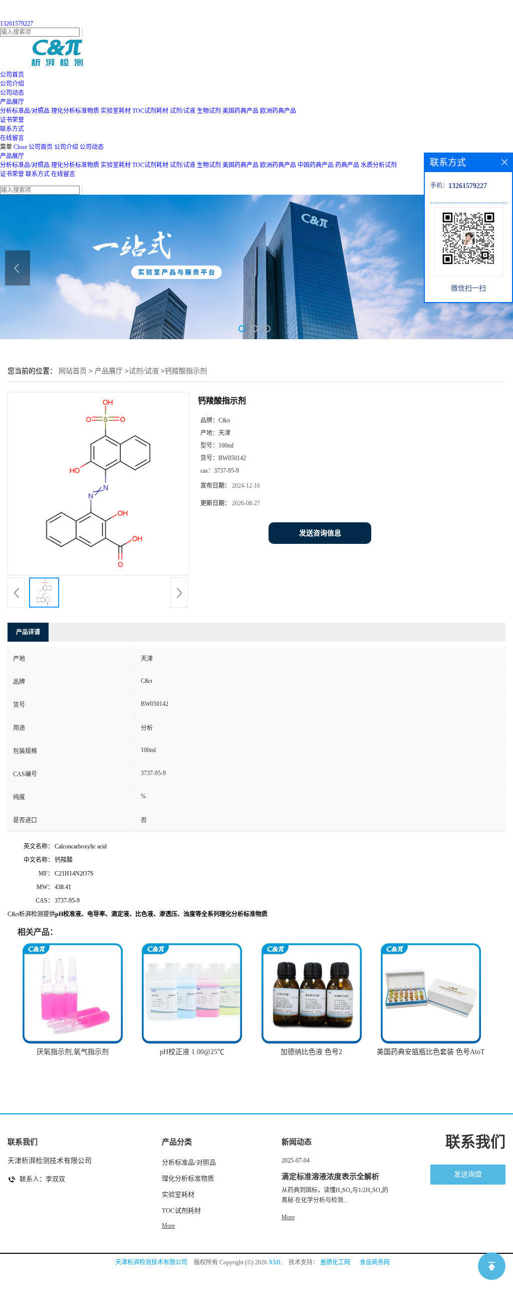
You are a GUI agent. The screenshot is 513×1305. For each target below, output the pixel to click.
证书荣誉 (12, 174)
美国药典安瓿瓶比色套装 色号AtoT (431, 1052)
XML (275, 1262)
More (168, 1225)
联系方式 (38, 174)
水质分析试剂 (379, 165)
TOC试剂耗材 (150, 110)
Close (20, 147)
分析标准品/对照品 (25, 110)
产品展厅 (12, 156)
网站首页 (73, 371)
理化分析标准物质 (75, 110)
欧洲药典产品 (278, 110)
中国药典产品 (316, 165)
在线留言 (63, 174)
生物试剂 (209, 110)
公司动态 (92, 147)
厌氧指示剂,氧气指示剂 (73, 1052)
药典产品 (347, 165)
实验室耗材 (116, 110)
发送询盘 (468, 1174)
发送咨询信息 (320, 533)
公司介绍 (66, 147)
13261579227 (16, 23)
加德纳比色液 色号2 (311, 1052)
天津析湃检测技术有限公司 (151, 1262)
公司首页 (41, 147)
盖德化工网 (335, 1262)
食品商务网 (375, 1262)
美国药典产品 (240, 110)
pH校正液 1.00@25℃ (192, 1052)
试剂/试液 (182, 110)
